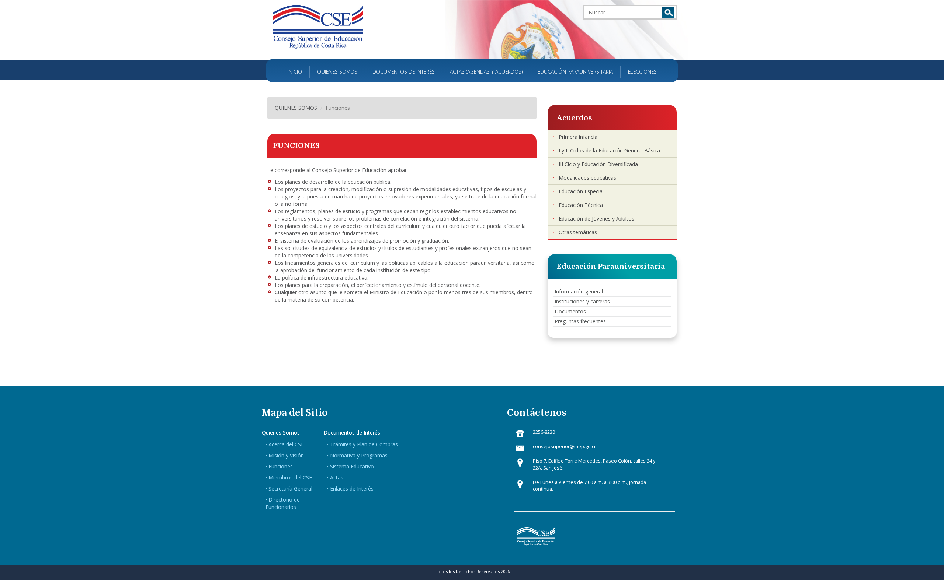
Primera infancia (578, 136)
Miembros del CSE (290, 477)
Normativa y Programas (359, 455)
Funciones (280, 466)
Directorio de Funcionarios (283, 503)
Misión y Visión (286, 455)
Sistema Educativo (352, 466)
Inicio (295, 71)
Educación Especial (581, 191)
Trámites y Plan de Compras (364, 444)
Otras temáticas (578, 232)
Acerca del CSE (286, 444)
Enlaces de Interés (352, 488)
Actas (336, 477)
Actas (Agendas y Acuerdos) (486, 71)
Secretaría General (290, 488)
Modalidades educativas (587, 177)
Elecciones (642, 71)
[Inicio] (318, 26)
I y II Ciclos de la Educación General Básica (609, 150)
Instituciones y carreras (582, 301)
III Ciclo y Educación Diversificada (598, 164)
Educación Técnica (581, 204)
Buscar (668, 12)
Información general (579, 291)
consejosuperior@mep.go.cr (564, 446)
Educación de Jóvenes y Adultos (596, 218)
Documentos (570, 311)
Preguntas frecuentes (580, 321)
